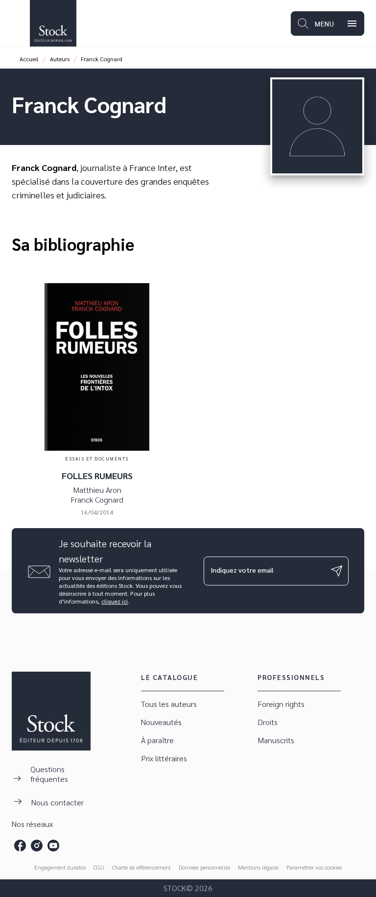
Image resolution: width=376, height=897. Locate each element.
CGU (99, 867)
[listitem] (20, 845)
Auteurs (60, 59)
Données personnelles (204, 867)
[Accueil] (53, 23)
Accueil (29, 59)
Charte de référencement (141, 867)
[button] (182, 704)
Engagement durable (60, 867)
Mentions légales (258, 867)
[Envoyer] (337, 570)
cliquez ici (114, 601)
